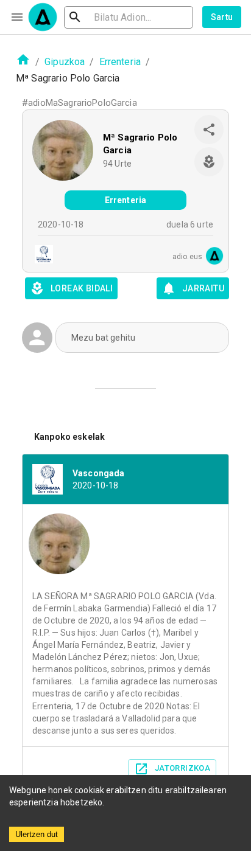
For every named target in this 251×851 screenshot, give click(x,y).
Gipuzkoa (64, 62)
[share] (209, 129)
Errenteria (120, 62)
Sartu (222, 17)
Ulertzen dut (36, 834)
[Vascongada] (40, 255)
